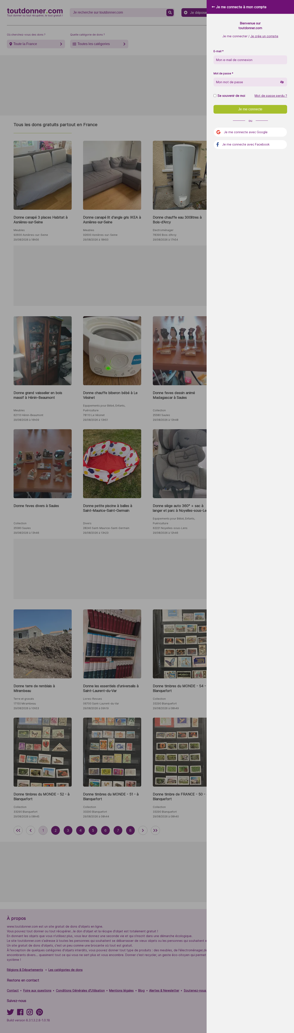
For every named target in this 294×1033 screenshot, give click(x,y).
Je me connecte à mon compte (241, 7)
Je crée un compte (264, 36)
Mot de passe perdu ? (271, 95)
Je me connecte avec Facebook (246, 144)
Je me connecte (250, 109)
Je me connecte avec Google (246, 132)
